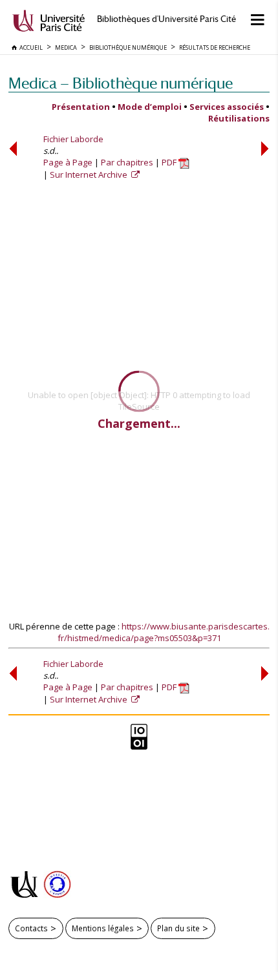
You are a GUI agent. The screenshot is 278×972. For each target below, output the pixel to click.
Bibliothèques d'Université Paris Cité (166, 19)
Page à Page (67, 162)
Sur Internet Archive (89, 174)
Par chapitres (127, 162)
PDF (170, 162)
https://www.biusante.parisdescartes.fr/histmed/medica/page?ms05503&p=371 (164, 632)
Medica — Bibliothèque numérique (120, 83)
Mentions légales (103, 928)
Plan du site (178, 928)
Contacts (31, 928)
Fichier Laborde (73, 139)
